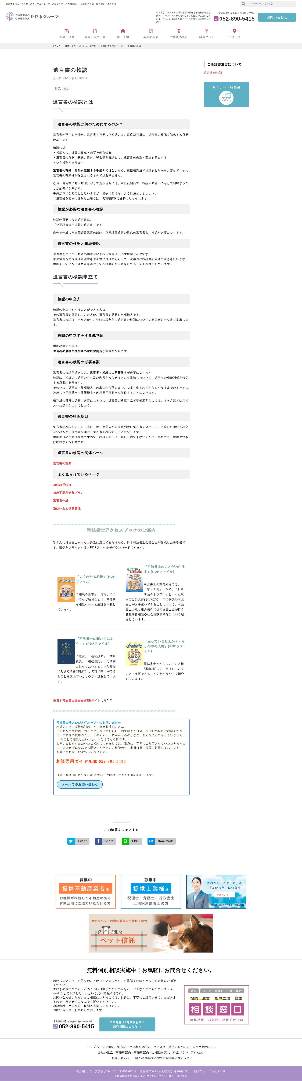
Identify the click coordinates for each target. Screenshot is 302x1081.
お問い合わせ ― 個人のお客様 (132, 1058)
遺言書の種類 (62, 463)
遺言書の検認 (134, 46)
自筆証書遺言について (112, 46)
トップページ (96, 1046)
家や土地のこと (203, 1046)
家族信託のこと (146, 1046)
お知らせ (183, 1058)
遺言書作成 (61, 500)
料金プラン (180, 1052)
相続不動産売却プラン (68, 492)
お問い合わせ (277, 17)
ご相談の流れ (161, 1052)
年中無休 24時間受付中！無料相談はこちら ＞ (127, 1024)
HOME (56, 46)
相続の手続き (62, 484)
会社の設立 (105, 1052)
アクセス (197, 1052)
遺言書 (92, 46)
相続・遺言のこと (120, 1046)
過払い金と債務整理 (67, 508)
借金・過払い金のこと (174, 1046)
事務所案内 (123, 1052)
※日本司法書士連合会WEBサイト (77, 700)
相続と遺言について (75, 46)
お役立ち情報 (165, 1058)
